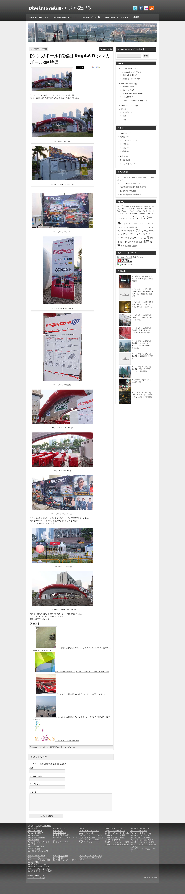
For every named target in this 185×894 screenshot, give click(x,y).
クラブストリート (131, 213)
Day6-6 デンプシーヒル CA (38, 866)
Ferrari (126, 206)
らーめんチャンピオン (134, 211)
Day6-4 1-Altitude (34, 862)
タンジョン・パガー (144, 224)
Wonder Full (146, 209)
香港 (124, 120)
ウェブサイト (35, 784)
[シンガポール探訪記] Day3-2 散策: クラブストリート (142, 369)
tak (31, 49)
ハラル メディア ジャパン (130, 183)
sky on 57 (120, 209)
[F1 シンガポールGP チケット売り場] (62, 180)
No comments (106, 49)
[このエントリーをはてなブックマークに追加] (96, 67)
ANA (118, 206)
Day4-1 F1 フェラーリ (113, 828)
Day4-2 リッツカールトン (115, 831)
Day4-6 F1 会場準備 (112, 840)
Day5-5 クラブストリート (140, 838)
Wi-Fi (127, 209)
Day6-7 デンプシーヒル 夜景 (38, 869)
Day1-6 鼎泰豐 (33, 840)
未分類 (122, 156)
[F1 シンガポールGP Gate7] (62, 137)
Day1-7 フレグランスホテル (38, 842)
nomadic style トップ (38, 17)
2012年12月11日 (40, 49)
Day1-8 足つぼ (33, 844)
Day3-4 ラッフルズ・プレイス (91, 835)
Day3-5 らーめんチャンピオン (91, 838)
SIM (153, 206)
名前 (31, 768)
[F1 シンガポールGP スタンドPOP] (62, 304)
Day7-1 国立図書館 (60, 856)
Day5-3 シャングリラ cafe (140, 833)
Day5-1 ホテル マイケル (139, 828)
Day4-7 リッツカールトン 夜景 (117, 842)
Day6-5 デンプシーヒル (36, 864)
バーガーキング (148, 227)
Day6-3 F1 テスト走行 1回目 (38, 860)
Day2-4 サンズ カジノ (61, 835)
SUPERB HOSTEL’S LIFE (132, 93)
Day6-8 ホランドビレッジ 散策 (39, 871)
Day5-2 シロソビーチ (138, 831)
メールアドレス (36, 776)
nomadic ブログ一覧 (91, 17)
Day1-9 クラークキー (35, 847)
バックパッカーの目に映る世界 (134, 101)
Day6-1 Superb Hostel (36, 856)
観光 (146, 241)
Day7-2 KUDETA (59, 858)
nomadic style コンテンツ (65, 17)
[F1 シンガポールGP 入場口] (62, 466)
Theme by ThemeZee (151, 877)
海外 (137, 242)
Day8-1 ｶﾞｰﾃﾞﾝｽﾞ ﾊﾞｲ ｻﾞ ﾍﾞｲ (90, 856)
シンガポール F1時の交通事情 (67, 741)
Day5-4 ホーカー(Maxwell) (140, 835)
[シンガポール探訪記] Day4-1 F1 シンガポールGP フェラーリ (81, 694)
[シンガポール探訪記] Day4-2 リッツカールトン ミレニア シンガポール (142, 343)
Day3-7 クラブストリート (89, 842)
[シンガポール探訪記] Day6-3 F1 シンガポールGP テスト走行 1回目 (82, 672)
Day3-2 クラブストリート (89, 831)
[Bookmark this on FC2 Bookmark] (99, 67)
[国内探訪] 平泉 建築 (128, 191)
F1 (62, 747)
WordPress (124, 133)
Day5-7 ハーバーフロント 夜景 (142, 842)
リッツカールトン (134, 237)
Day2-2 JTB (58, 831)
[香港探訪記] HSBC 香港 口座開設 (133, 187)
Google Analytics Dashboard (138, 206)
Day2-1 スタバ (59, 828)
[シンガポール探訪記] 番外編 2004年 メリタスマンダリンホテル (142, 304)
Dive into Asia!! (128, 90)
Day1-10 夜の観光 (34, 849)
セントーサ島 (132, 224)
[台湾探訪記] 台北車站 (142, 380)
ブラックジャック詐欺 (124, 231)
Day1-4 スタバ (33, 835)
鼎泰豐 (134, 246)
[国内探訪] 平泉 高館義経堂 (130, 194)
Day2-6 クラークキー (61, 842)
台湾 (124, 116)
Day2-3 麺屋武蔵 (59, 833)
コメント (33, 792)
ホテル (137, 230)
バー (140, 227)
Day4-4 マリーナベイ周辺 (115, 835)
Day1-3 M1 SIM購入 (35, 833)
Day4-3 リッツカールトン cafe (117, 833)
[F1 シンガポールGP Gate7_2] (62, 423)
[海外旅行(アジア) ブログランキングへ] (124, 262)
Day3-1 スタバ (84, 828)
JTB (149, 206)
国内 (124, 148)
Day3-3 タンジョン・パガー (90, 833)
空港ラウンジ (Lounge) (131, 79)
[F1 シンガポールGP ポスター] (62, 227)
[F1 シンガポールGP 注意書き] (62, 380)
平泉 (125, 241)
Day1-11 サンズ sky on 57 (37, 851)
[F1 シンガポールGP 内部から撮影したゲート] (62, 605)
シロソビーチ (126, 218)
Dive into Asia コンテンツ (116, 17)
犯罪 (140, 242)
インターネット (148, 211)
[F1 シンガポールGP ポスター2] (62, 509)
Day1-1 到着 (32, 828)
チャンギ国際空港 (131, 227)
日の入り (131, 242)
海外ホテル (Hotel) (129, 75)
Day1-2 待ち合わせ (34, 831)
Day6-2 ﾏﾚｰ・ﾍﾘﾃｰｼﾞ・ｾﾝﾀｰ (38, 858)
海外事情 (123, 160)
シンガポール (43, 747)
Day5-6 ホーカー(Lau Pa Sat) (141, 840)
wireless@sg (135, 209)
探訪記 (136, 17)
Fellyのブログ (127, 97)
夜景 (119, 241)
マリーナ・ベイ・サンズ (136, 234)
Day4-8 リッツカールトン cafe (117, 844)
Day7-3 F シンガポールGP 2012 (65, 860)
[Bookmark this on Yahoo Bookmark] (93, 67)
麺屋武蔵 (128, 246)
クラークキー (144, 214)
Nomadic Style (128, 87)
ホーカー (146, 230)
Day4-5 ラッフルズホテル (115, 838)
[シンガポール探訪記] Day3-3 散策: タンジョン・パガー (142, 330)
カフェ (120, 213)
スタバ (125, 223)
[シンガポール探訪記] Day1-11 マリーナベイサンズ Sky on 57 (142, 394)
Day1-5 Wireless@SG (36, 838)
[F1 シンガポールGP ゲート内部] (62, 562)
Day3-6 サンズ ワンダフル (89, 840)
